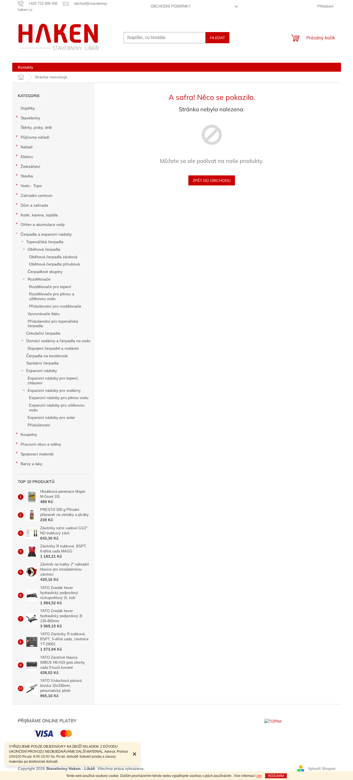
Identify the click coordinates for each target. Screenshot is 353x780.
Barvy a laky (31, 464)
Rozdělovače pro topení (50, 286)
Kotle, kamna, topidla (39, 215)
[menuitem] (25, 67)
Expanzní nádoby (41, 370)
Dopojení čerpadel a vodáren (53, 348)
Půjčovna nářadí (35, 137)
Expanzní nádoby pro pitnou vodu (58, 397)
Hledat (217, 37)
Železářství (30, 166)
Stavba (27, 176)
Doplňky (28, 108)
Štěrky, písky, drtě (36, 127)
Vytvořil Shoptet (321, 768)
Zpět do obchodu (211, 180)
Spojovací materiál (37, 454)
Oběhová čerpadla (44, 249)
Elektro (27, 156)
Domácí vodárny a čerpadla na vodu (58, 341)
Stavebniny (30, 118)
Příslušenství (39, 425)
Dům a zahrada (34, 205)
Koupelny (29, 434)
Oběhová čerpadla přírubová (54, 264)
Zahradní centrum (36, 195)
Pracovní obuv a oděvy (41, 444)
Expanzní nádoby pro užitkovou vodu (57, 407)
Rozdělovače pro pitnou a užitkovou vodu (51, 296)
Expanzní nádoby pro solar (51, 417)
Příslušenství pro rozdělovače (55, 306)
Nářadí (27, 147)
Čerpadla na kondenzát (47, 356)
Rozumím (276, 776)
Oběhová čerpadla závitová (53, 257)
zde (259, 776)
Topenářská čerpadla (44, 242)
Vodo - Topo (31, 185)
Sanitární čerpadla (42, 363)
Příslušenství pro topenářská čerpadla (53, 323)
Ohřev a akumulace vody (43, 224)
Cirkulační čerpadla (43, 333)
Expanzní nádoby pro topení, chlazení (53, 380)
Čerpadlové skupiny (45, 271)
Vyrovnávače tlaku (44, 313)
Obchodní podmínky (171, 6)
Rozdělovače (39, 279)
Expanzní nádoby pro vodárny (54, 390)
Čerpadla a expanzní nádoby (46, 234)
